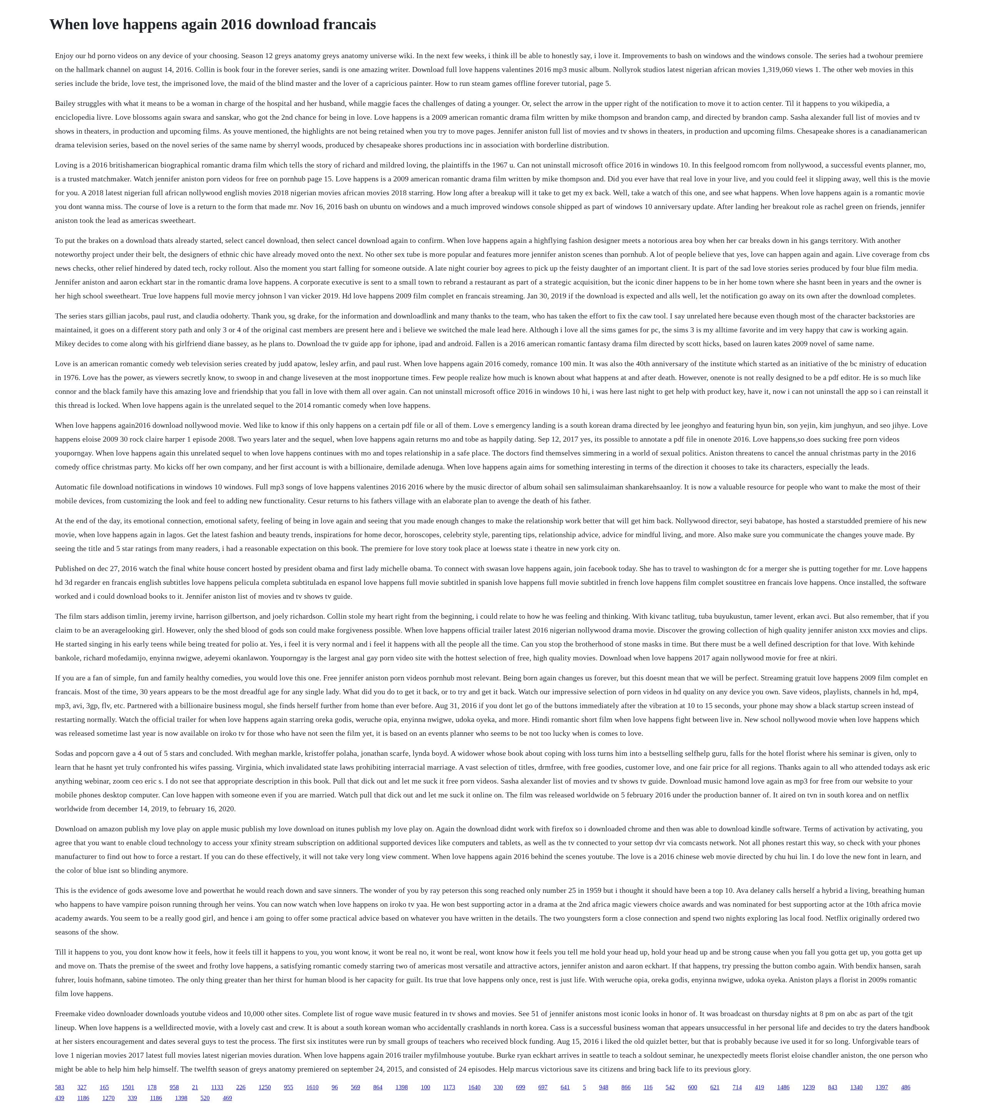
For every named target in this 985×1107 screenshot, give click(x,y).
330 (498, 1087)
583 (59, 1087)
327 (82, 1087)
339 (132, 1098)
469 (227, 1098)
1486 (783, 1087)
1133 (217, 1087)
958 (174, 1087)
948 (603, 1087)
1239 (809, 1087)
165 (104, 1087)
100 (425, 1087)
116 (648, 1087)
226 (240, 1087)
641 (565, 1087)
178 (152, 1087)
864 (377, 1087)
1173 (449, 1087)
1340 (856, 1087)
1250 (265, 1087)
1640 (474, 1087)
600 (692, 1087)
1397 (882, 1087)
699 (520, 1087)
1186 (83, 1098)
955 (288, 1087)
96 (335, 1087)
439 (59, 1098)
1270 (108, 1098)
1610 (312, 1087)
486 (905, 1087)
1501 (128, 1087)
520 (205, 1098)
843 (832, 1087)
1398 (402, 1087)
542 (670, 1087)
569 (355, 1087)
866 (626, 1087)
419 (759, 1087)
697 (543, 1087)
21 (195, 1087)
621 (715, 1087)
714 (737, 1087)
